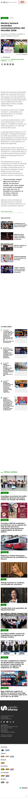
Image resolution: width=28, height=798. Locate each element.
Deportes (4, 17)
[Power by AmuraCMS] (23, 788)
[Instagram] (10, 722)
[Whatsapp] (2, 64)
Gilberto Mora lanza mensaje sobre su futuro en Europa (19, 237)
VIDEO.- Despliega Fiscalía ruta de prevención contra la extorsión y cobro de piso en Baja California (8, 387)
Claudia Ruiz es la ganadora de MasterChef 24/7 (14, 609)
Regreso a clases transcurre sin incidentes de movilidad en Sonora (14, 557)
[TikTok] (13, 722)
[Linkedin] (10, 64)
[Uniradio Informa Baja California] (10, 2)
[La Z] (12, 769)
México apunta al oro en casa (20, 246)
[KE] (3, 782)
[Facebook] (7, 64)
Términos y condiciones (6, 735)
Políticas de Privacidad (6, 736)
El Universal (6, 57)
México (11, 17)
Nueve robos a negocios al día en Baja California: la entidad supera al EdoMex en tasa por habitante (8, 353)
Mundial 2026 (20, 212)
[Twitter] (5, 64)
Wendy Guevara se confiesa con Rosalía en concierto (12, 583)
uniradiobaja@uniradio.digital (7, 732)
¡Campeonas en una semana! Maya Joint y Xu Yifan (20, 225)
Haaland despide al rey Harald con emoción (20, 258)
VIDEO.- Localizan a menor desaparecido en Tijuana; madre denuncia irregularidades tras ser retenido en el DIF (8, 370)
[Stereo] (3, 769)
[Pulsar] (7, 750)
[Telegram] (13, 64)
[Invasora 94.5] (3, 756)
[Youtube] (7, 722)
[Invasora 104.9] (3, 763)
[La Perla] (7, 782)
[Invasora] (3, 750)
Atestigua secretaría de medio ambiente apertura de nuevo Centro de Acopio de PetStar (14, 498)
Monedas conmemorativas (8, 212)
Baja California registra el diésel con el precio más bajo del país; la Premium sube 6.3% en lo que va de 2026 (14, 693)
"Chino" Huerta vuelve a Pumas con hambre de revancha (19, 270)
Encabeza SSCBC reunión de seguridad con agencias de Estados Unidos (13, 635)
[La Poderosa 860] (7, 756)
